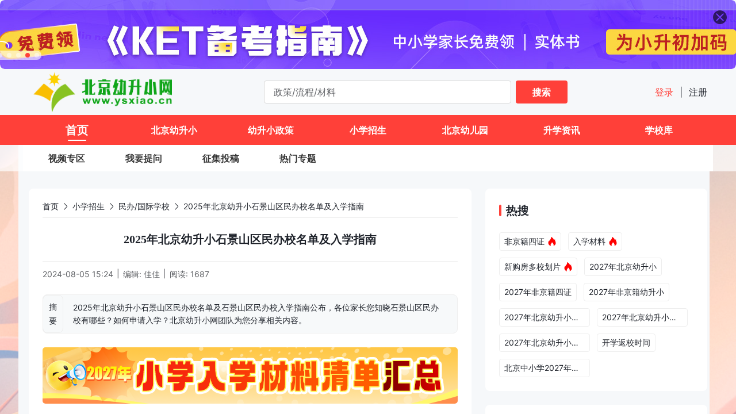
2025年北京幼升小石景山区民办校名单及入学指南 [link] (273, 206)
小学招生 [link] (88, 206)
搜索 (541, 92)
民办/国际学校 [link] (144, 206)
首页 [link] (51, 206)
